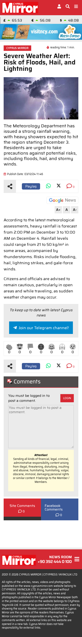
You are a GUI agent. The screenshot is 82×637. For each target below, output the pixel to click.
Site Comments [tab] (22, 506)
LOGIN (67, 398)
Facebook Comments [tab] (54, 507)
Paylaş (31, 186)
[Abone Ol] (62, 200)
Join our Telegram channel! (44, 328)
